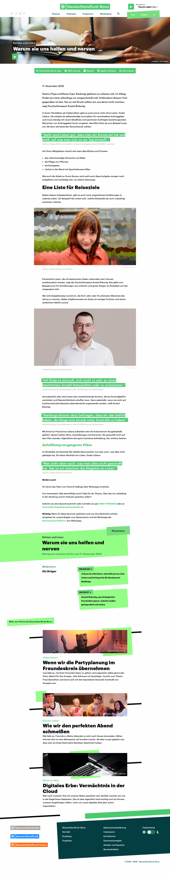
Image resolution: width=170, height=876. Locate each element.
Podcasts (71, 13)
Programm (88, 13)
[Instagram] (15, 14)
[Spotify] (20, 14)
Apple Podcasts (108, 70)
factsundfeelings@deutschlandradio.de (62, 507)
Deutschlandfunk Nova (74, 827)
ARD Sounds (74, 70)
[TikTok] (11, 14)
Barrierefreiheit (110, 849)
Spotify (90, 70)
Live (133, 15)
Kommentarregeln (112, 840)
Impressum (109, 831)
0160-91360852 (107, 503)
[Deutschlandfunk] (24, 14)
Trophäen (67, 840)
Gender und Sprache (113, 845)
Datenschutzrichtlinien (54, 520)
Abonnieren (128, 70)
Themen (56, 13)
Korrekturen (109, 836)
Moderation (106, 13)
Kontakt (66, 831)
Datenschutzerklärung (114, 827)
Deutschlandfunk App (50, 70)
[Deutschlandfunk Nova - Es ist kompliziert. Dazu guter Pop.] (85, 7)
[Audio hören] (15, 57)
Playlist (144, 15)
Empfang (66, 836)
